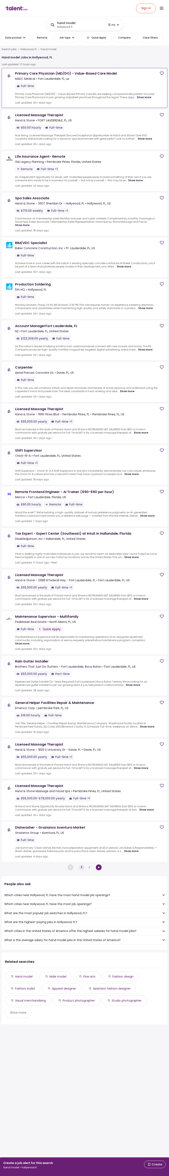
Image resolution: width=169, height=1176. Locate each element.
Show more (144, 97)
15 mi (111, 25)
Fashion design (123, 976)
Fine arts (89, 976)
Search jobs (9, 49)
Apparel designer (64, 988)
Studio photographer (127, 1000)
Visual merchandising (30, 1000)
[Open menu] (161, 8)
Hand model (24, 976)
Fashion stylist (25, 988)
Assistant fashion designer (112, 988)
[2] (99, 867)
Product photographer (79, 1000)
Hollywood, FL (28, 49)
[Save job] (162, 73)
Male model (57, 976)
